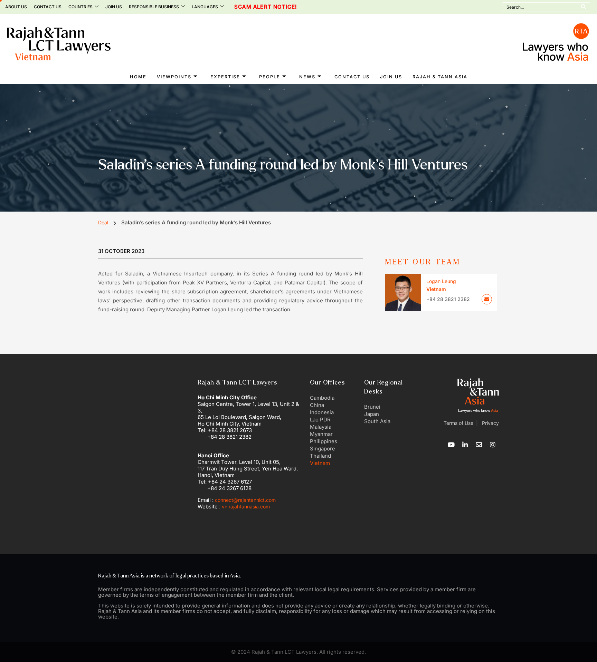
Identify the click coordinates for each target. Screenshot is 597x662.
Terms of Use (458, 423)
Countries (80, 6)
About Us (16, 6)
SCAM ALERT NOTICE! (250, 7)
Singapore (322, 448)
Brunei (372, 406)
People (269, 76)
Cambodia (322, 398)
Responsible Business (154, 6)
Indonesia (322, 412)
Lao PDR (320, 419)
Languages (205, 6)
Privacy (490, 423)
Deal (103, 222)
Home (138, 76)
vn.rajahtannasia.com (246, 506)
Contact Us (47, 6)
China (317, 405)
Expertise (225, 76)
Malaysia (320, 427)
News (307, 76)
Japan (371, 414)
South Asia (377, 421)
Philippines (323, 441)
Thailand (320, 455)
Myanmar (321, 434)
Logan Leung (441, 281)
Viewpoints (174, 76)
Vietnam (320, 463)
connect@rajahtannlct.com (245, 500)
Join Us (113, 6)
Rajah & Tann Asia (440, 76)
